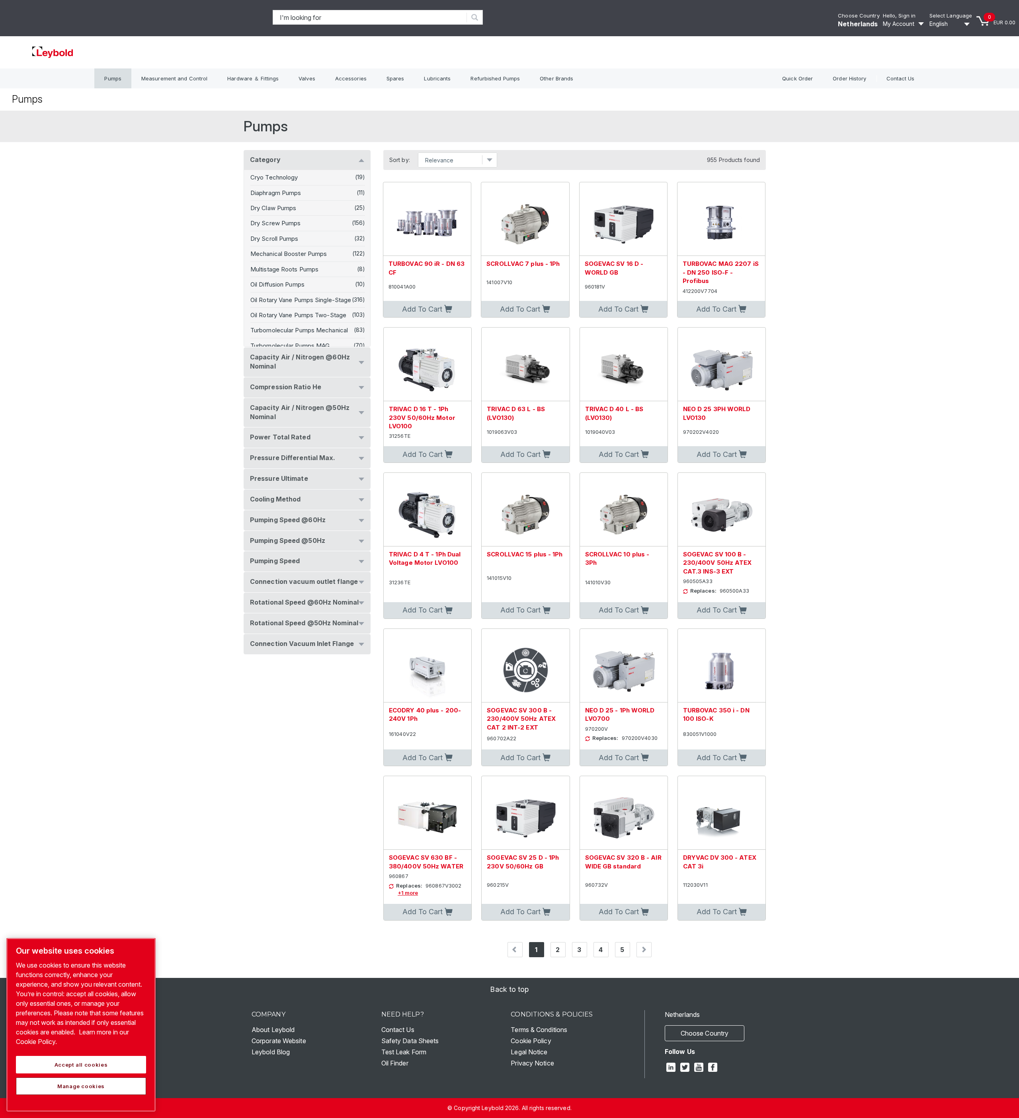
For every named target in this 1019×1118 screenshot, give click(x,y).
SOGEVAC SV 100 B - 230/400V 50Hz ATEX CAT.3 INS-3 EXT (717, 562)
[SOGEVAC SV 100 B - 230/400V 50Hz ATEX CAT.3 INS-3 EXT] (721, 509)
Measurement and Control (174, 78)
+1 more (408, 893)
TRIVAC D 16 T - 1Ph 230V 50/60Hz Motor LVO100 (422, 417)
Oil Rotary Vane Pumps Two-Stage (298, 315)
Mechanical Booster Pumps (288, 254)
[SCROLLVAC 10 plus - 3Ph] (624, 509)
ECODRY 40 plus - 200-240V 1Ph (425, 714)
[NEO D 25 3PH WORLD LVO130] (721, 364)
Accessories (351, 78)
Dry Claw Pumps (273, 208)
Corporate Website (279, 1041)
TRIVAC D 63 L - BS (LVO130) (516, 413)
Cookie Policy (531, 1041)
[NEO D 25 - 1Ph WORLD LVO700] (624, 665)
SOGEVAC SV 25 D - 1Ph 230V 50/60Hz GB (523, 862)
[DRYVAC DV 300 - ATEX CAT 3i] (721, 813)
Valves (307, 78)
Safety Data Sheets (410, 1041)
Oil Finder (394, 1063)
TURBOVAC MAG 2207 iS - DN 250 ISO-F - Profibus (721, 272)
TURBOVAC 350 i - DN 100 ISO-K (716, 714)
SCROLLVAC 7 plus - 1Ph (523, 263)
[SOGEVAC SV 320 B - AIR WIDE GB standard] (624, 813)
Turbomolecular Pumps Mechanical (299, 330)
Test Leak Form (403, 1052)
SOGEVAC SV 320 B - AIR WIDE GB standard (623, 862)
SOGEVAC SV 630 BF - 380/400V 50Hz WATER (426, 862)
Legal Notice (529, 1052)
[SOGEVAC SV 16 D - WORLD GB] (623, 219)
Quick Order (797, 78)
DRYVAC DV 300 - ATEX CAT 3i (719, 862)
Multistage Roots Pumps (284, 269)
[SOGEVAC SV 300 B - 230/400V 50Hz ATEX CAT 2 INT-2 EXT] (525, 665)
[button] (427, 309)
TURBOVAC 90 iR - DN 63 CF (426, 268)
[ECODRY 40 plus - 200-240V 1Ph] (427, 665)
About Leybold (273, 1030)
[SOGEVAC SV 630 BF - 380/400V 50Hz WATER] (427, 813)
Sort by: (399, 160)
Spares (395, 78)
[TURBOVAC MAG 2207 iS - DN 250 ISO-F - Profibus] (721, 219)
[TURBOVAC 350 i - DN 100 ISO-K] (721, 665)
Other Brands (556, 78)
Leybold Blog (271, 1052)
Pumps (112, 78)
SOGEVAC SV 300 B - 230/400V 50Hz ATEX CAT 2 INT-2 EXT (521, 718)
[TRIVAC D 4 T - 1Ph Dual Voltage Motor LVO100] (427, 509)
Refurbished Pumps (495, 78)
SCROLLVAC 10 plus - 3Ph (617, 558)
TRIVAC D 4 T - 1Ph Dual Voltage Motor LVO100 (425, 558)
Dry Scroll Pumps (274, 238)
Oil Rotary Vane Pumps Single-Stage (300, 300)
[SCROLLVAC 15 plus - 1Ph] (525, 509)
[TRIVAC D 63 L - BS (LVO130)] (525, 364)
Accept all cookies (81, 1064)
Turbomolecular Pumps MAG (290, 345)
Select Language (950, 15)
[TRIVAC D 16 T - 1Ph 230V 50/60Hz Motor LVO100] (427, 364)
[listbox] (950, 24)
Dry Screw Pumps (275, 223)
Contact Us (900, 78)
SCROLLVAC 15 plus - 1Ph (524, 554)
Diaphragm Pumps (275, 193)
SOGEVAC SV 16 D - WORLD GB (614, 268)
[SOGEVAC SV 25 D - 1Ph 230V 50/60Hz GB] (525, 813)
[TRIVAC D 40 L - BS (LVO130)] (624, 364)
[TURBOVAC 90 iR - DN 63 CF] (427, 219)
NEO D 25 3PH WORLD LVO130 (717, 413)
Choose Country (858, 15)
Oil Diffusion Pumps (277, 284)
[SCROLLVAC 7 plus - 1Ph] (525, 219)
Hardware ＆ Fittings (253, 78)
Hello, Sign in (899, 15)
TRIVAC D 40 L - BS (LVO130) (614, 413)
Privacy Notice (532, 1063)
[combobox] (370, 17)
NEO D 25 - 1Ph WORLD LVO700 (620, 714)
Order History (849, 78)
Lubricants (437, 78)
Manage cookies (81, 1086)
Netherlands (858, 24)
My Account (898, 23)
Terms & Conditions (539, 1030)
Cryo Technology (274, 177)
